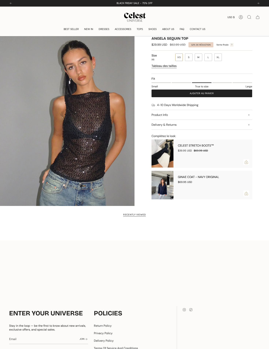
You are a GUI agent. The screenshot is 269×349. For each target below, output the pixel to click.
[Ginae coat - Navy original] (162, 185)
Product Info (160, 115)
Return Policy (103, 326)
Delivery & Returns (164, 125)
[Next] (258, 3)
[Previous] (10, 3)
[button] (71, 29)
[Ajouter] (246, 162)
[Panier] (257, 17)
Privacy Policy (103, 333)
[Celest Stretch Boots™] (162, 153)
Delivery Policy (104, 341)
